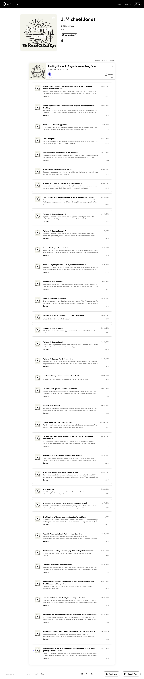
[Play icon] (49, 74)
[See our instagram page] (91, 674)
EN (139, 4)
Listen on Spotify (70, 35)
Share (110, 74)
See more (46, 96)
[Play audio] (112, 66)
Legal (36, 674)
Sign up (128, 4)
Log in (119, 4)
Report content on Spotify (105, 60)
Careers (28, 674)
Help (42, 674)
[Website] (62, 40)
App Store (113, 674)
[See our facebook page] (81, 674)
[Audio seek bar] (80, 79)
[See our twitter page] (86, 674)
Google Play (132, 674)
